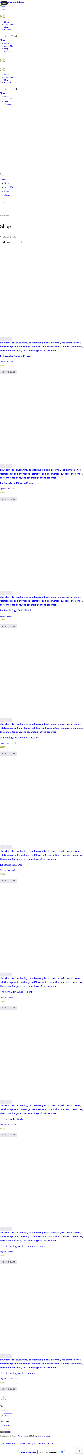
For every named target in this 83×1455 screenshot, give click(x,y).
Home (2, 216)
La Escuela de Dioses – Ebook (16, 483)
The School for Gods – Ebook (16, 991)
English (3, 997)
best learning (36, 343)
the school (76, 346)
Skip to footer (18, 2)
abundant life (7, 343)
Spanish (3, 489)
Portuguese (4, 743)
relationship (6, 346)
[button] (1, 1447)
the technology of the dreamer (39, 350)
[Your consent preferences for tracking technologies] (79, 1451)
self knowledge (22, 346)
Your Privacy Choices (48, 1452)
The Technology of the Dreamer (17, 1373)
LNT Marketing (44, 1436)
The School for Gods (11, 1119)
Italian (2, 616)
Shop (6, 1415)
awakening (21, 343)
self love (36, 346)
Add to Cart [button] (8, 372)
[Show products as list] (4, 233)
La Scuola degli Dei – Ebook (15, 610)
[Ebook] (41, 290)
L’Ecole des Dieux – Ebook (15, 356)
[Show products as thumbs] (1, 233)
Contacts (7, 1425)
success (65, 346)
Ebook (10, 362)
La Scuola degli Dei (11, 864)
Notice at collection (28, 1452)
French (3, 362)
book (47, 343)
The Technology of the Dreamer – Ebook (22, 1246)
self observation (50, 346)
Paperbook (11, 870)
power (77, 343)
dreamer (55, 343)
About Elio (8, 1413)
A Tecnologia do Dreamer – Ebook (19, 737)
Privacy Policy (23, 1436)
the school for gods (10, 350)
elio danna (67, 343)
